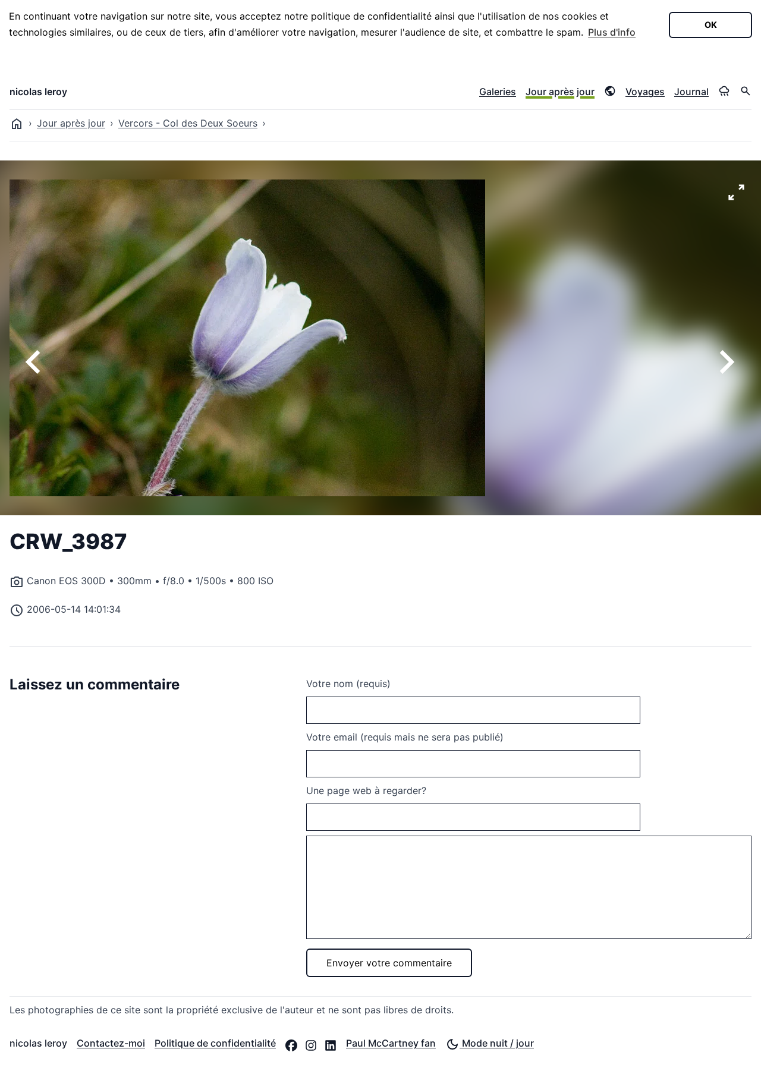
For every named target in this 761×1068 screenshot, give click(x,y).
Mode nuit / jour (497, 1043)
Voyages (645, 91)
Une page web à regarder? (366, 790)
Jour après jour (560, 91)
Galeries (497, 91)
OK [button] (711, 25)
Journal (691, 91)
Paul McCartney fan (391, 1043)
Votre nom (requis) (348, 683)
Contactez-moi (111, 1043)
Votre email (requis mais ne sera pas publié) (405, 737)
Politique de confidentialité (215, 1043)
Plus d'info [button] (612, 32)
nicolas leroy (38, 91)
